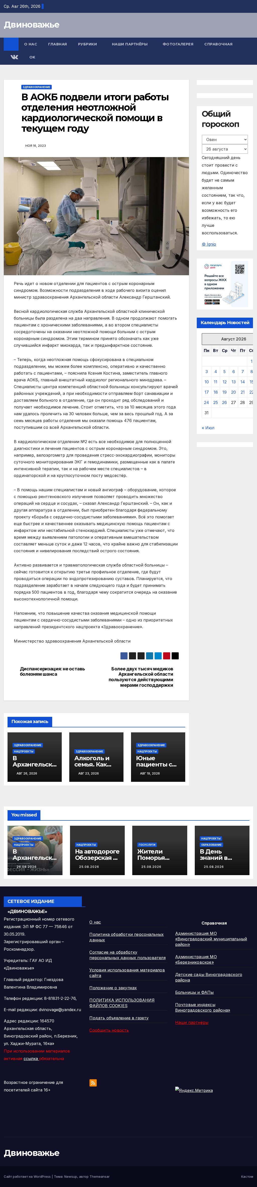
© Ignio (209, 244)
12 (225, 381)
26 (224, 402)
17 (207, 392)
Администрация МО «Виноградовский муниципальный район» (211, 939)
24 (206, 402)
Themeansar (100, 1176)
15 (252, 381)
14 (242, 381)
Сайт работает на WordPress (28, 1176)
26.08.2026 (27, 867)
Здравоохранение (36, 87)
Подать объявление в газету (119, 1017)
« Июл (208, 427)
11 (215, 381)
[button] (249, 51)
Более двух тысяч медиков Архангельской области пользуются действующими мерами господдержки (141, 677)
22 (251, 392)
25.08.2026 (89, 867)
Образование (211, 844)
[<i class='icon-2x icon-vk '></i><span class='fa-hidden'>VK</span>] (14, 57)
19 (224, 392)
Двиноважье (31, 24)
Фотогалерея (178, 44)
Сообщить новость (109, 1030)
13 (234, 381)
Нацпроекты (23, 751)
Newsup (70, 1176)
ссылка (31, 1058)
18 (216, 392)
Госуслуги (147, 844)
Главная (57, 44)
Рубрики (88, 44)
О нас (30, 44)
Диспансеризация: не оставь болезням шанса (52, 671)
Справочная (219, 44)
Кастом (247, 1176)
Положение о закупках (113, 987)
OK (32, 57)
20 (233, 392)
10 (207, 381)
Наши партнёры (130, 44)
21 (243, 392)
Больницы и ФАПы (194, 992)
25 (215, 402)
